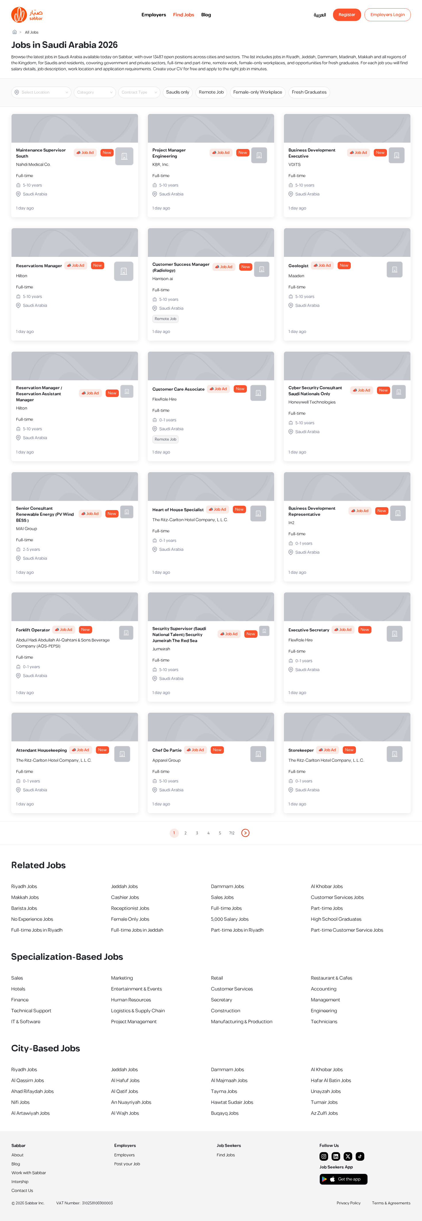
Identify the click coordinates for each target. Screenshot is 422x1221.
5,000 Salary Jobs (230, 919)
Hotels (18, 989)
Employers (154, 15)
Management (325, 1000)
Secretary (221, 1000)
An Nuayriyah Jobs (131, 1102)
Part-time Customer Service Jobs (347, 930)
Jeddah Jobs (124, 886)
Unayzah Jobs (326, 1091)
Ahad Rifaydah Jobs (32, 1091)
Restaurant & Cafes (331, 978)
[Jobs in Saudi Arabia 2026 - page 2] (245, 833)
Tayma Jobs (224, 1091)
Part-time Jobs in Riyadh (237, 930)
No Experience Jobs (32, 919)
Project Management (134, 1022)
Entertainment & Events (136, 989)
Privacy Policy (349, 1203)
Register (347, 14)
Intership (19, 1182)
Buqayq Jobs (225, 1113)
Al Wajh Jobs (125, 1113)
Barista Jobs (24, 908)
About (17, 1155)
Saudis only (177, 92)
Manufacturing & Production (241, 1022)
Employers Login (388, 14)
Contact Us (22, 1191)
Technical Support (31, 1011)
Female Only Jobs (130, 919)
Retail (217, 978)
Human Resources (131, 1000)
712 (232, 833)
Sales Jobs (222, 897)
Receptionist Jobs (130, 908)
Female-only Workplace (257, 92)
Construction (225, 1011)
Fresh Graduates (309, 92)
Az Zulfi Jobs (324, 1113)
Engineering (324, 1011)
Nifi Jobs (20, 1102)
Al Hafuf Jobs (125, 1080)
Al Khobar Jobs (327, 886)
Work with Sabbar (28, 1173)
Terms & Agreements (391, 1203)
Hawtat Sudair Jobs (232, 1102)
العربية (320, 15)
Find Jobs (183, 15)
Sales (17, 978)
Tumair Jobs (324, 1102)
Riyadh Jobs (24, 886)
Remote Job (211, 92)
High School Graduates (336, 919)
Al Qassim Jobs (27, 1080)
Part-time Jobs (327, 908)
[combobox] (46, 92)
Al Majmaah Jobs (229, 1080)
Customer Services (232, 989)
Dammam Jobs (227, 886)
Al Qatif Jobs (124, 1091)
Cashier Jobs (125, 897)
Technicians (324, 1022)
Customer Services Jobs (337, 897)
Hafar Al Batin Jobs (331, 1080)
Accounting (323, 989)
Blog (206, 15)
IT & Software (25, 1022)
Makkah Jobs (25, 897)
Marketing (122, 978)
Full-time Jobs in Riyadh (37, 930)
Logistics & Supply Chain (138, 1011)
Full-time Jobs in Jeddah (137, 930)
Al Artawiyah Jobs (30, 1113)
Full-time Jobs (226, 908)
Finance (19, 1000)
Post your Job (127, 1164)
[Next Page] (245, 833)
